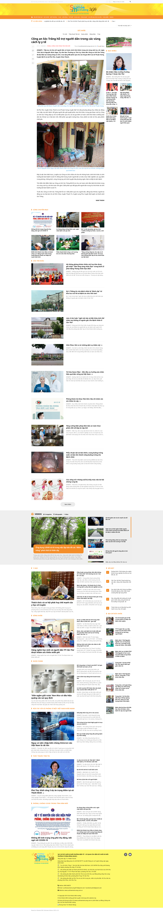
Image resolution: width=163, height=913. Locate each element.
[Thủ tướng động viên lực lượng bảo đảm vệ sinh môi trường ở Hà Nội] (95, 543)
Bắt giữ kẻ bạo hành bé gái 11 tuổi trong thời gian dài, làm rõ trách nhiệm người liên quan (126, 119)
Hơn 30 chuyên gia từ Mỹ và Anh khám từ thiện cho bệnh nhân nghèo (123, 619)
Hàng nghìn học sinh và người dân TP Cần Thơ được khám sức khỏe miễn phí (52, 651)
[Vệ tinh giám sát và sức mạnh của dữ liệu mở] (95, 521)
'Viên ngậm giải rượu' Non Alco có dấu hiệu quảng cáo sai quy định (51, 696)
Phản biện (105, 17)
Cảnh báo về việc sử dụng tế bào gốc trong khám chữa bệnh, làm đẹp (89, 597)
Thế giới (71, 17)
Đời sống (65, 17)
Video (66, 514)
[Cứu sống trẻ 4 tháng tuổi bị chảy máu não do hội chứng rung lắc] (47, 489)
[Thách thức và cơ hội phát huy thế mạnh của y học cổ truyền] (52, 585)
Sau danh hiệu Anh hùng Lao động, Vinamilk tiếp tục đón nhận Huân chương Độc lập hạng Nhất (107, 21)
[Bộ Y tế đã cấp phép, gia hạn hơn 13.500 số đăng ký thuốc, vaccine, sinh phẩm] (92, 219)
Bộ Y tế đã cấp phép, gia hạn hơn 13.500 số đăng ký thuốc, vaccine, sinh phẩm (92, 230)
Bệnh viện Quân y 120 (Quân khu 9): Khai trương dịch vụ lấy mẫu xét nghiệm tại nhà (89, 586)
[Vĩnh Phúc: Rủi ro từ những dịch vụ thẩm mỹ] (47, 354)
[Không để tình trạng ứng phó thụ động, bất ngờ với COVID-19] (42, 219)
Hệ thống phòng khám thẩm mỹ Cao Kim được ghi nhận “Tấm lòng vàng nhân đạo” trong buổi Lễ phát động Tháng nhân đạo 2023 (85, 266)
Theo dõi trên (86, 46)
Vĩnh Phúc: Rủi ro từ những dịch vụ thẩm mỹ (83, 345)
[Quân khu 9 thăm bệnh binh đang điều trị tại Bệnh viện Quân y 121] (112, 111)
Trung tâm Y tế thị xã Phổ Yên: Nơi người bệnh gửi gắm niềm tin (122, 664)
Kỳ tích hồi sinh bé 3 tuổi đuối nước (87, 769)
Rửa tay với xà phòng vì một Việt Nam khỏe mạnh (54, 708)
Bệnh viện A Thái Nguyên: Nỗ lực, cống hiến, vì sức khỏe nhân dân (122, 675)
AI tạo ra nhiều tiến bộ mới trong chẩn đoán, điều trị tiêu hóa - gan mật (88, 620)
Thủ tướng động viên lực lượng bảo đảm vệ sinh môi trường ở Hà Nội (116, 540)
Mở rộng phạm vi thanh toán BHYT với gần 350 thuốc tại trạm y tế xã (89, 666)
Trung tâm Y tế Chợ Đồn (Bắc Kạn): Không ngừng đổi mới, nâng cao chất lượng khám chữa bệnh (122, 698)
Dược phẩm (84, 34)
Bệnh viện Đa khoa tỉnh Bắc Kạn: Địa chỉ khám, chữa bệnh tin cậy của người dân (123, 709)
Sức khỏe (46, 17)
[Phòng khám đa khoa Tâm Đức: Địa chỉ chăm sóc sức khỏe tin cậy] (47, 408)
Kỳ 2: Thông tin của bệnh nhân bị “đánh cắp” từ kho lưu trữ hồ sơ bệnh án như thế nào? (84, 292)
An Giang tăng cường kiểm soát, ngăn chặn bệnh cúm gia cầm (67, 230)
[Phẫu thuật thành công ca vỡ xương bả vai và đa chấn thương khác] (67, 242)
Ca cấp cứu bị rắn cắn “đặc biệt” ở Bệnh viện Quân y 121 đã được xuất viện (88, 760)
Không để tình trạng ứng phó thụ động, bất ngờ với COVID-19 (41, 230)
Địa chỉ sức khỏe (115, 613)
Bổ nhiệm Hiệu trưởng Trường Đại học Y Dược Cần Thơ (117, 73)
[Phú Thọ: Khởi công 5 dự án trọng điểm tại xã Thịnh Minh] (52, 773)
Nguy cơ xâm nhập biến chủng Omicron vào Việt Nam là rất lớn (51, 744)
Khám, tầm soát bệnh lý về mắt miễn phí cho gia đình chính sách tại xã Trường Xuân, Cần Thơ (89, 632)
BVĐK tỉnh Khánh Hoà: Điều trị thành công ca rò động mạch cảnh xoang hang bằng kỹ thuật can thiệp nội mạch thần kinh (42, 254)
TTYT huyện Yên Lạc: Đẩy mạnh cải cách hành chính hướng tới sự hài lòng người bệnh (122, 631)
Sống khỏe (93, 34)
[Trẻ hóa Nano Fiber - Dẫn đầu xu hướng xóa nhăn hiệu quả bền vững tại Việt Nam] (47, 381)
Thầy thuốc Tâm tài (74, 34)
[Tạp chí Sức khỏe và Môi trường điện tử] (81, 9)
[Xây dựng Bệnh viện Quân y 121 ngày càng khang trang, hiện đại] (126, 87)
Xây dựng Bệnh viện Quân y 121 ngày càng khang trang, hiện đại (125, 95)
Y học (59, 17)
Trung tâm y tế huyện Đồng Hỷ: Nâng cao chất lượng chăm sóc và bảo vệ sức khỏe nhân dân (123, 687)
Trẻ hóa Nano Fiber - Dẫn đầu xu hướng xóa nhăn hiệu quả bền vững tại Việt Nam (85, 373)
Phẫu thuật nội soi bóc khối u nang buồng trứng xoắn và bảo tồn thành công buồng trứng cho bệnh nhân (84, 455)
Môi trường (53, 17)
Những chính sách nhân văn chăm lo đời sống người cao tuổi (89, 645)
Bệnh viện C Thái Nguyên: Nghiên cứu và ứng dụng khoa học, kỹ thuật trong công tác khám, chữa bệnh (123, 642)
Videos (111, 17)
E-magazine (48, 514)
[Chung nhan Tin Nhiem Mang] (67, 904)
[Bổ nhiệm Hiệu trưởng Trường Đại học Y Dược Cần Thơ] (119, 61)
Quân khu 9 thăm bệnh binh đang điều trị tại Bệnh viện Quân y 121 (111, 118)
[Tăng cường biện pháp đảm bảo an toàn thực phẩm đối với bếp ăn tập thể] (47, 435)
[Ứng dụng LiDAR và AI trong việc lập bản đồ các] (58, 532)
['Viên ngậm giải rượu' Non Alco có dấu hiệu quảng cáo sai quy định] (52, 678)
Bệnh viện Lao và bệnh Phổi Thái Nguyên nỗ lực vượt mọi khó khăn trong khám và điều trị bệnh (123, 654)
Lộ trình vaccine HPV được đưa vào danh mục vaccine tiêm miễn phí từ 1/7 (89, 688)
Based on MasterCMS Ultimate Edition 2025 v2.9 (45, 910)
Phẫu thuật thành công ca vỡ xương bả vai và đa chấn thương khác (67, 252)
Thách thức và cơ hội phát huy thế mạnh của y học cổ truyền (52, 603)
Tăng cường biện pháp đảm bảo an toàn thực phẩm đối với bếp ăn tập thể (83, 427)
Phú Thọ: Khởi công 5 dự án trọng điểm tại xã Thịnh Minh (52, 791)
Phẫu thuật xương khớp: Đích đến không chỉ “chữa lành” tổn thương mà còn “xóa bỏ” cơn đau (89, 573)
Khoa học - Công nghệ (80, 17)
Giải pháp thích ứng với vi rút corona (88, 712)
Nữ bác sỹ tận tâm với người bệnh (87, 779)
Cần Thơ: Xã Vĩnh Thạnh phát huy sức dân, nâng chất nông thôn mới (55, 21)
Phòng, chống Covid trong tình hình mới (58, 46)
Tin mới (65, 34)
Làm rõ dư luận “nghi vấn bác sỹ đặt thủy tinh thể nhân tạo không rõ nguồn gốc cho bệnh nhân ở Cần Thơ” (85, 320)
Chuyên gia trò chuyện (95, 17)
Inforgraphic (58, 514)
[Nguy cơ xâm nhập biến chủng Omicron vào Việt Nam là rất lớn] (52, 726)
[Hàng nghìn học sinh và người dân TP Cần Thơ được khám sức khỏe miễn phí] (52, 633)
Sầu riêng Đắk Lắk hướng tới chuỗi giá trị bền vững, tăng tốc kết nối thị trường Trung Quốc (121, 599)
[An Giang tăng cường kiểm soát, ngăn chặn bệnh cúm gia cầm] (67, 219)
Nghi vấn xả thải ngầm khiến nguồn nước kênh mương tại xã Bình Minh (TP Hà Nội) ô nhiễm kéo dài (117, 530)
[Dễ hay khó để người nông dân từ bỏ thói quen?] (95, 554)
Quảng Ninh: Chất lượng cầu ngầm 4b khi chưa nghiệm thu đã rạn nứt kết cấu (121, 573)
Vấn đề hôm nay (38, 17)
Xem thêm (68, 504)
